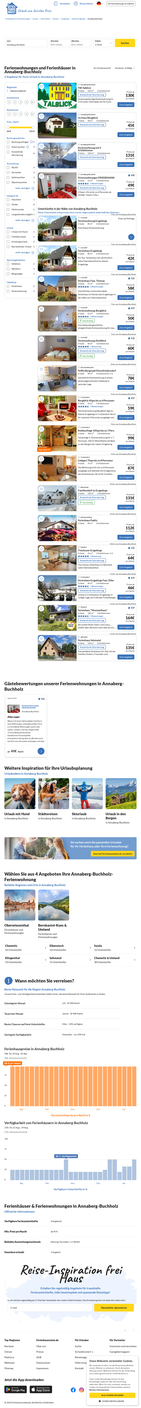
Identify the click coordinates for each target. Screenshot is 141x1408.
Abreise (75, 41)
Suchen (125, 42)
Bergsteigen (23, 273)
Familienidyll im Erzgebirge (93, 490)
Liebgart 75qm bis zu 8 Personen (95, 460)
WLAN (23, 167)
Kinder (23, 204)
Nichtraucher (23, 209)
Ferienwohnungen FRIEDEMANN (96, 177)
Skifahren (23, 263)
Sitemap (8, 1368)
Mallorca (9, 1357)
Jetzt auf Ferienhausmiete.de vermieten (112, 853)
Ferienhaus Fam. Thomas (91, 280)
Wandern (23, 268)
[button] (112, 1401)
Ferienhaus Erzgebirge (90, 250)
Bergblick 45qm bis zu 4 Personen (96, 400)
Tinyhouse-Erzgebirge (90, 550)
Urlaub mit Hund (23, 231)
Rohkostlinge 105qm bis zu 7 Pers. (96, 430)
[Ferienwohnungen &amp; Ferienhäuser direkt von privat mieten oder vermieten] (28, 11)
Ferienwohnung (23, 291)
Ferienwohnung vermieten (121, 3)
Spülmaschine (23, 177)
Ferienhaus (23, 286)
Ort (9, 41)
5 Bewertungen (96, 183)
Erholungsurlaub (23, 241)
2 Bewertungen (96, 316)
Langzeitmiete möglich (23, 214)
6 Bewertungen (96, 286)
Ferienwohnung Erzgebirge (92, 221)
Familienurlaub (23, 236)
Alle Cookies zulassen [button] (112, 1395)
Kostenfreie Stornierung (23, 153)
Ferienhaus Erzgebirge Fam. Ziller (96, 580)
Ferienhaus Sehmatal (89, 640)
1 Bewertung (95, 346)
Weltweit (9, 1362)
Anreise (54, 41)
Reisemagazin (82, 1357)
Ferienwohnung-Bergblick (92, 310)
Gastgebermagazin (120, 1351)
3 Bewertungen (96, 586)
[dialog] (112, 1380)
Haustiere (23, 199)
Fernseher (23, 172)
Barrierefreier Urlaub (23, 246)
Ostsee (8, 1351)
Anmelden (65, 3)
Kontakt (79, 1368)
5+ (32, 102)
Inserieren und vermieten (123, 1346)
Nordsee (9, 1346)
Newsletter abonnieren (114, 1307)
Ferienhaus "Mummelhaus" (93, 610)
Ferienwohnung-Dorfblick (92, 340)
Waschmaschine (23, 182)
